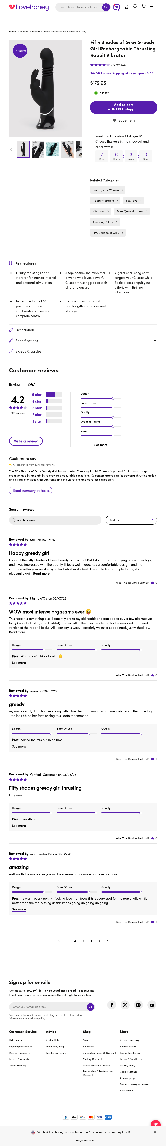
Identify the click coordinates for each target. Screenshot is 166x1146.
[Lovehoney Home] (29, 7)
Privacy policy (127, 1065)
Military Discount (92, 1059)
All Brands (88, 1046)
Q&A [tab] (31, 384)
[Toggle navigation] (151, 6)
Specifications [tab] (26, 340)
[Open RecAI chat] (156, 1125)
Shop (87, 1032)
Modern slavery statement (134, 1084)
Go (90, 1007)
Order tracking (17, 1065)
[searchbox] (58, 520)
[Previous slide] (11, 149)
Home (12, 31)
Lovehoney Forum (56, 1052)
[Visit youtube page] (151, 1004)
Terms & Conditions (131, 1059)
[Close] (155, 1132)
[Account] (126, 6)
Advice (51, 1032)
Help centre (15, 1040)
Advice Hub (52, 1040)
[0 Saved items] (135, 7)
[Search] (106, 7)
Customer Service (23, 1032)
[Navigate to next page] (107, 940)
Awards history (128, 1046)
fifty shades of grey (74, 31)
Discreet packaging (19, 1052)
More (124, 1032)
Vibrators (35, 31)
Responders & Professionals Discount (98, 1073)
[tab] (27, 1064)
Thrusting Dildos (103, 222)
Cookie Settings (128, 1071)
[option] (45, 88)
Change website (83, 1140)
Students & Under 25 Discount (99, 1052)
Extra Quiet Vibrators (129, 211)
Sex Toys (23, 31)
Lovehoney (83, 19)
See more (100, 445)
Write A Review (26, 441)
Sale (85, 1040)
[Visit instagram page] (138, 1004)
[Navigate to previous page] (59, 940)
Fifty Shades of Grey (106, 233)
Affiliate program (129, 1078)
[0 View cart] (143, 7)
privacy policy (37, 1018)
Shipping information (20, 1046)
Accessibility (126, 1090)
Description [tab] (24, 329)
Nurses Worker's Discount (97, 1065)
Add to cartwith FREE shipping (124, 107)
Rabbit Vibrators (52, 31)
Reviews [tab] (15, 384)
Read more (41, 573)
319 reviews (118, 65)
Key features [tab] (25, 263)
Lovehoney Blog (55, 1046)
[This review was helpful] (153, 583)
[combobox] (83, 7)
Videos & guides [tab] (28, 351)
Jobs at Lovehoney (130, 1052)
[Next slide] (79, 149)
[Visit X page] (125, 1004)
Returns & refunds (19, 1059)
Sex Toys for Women (106, 190)
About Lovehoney (129, 1040)
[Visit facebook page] (111, 1004)
